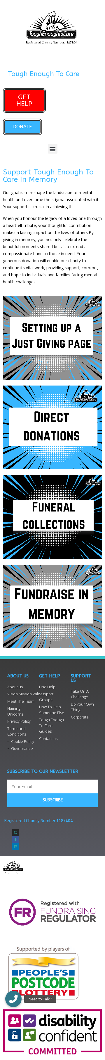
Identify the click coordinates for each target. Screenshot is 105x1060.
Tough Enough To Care (43, 74)
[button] (52, 149)
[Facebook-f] (15, 839)
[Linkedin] (15, 846)
